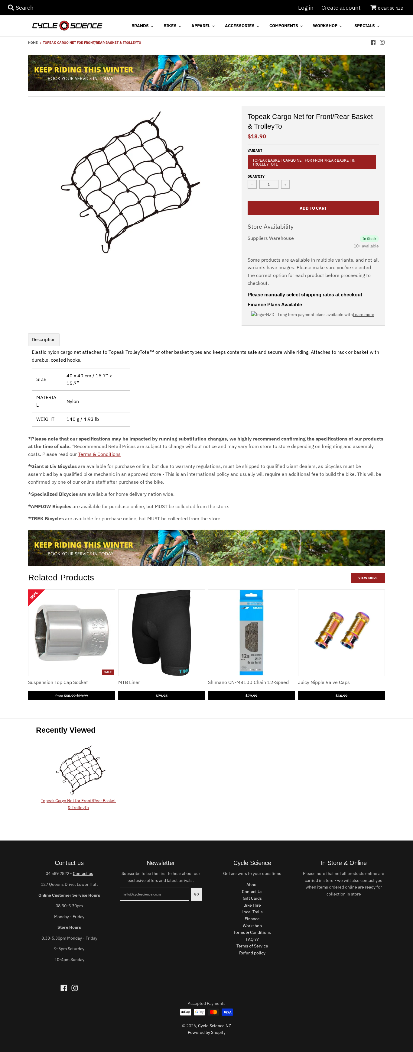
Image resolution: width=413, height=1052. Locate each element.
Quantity (256, 176)
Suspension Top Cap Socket (58, 682)
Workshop (252, 925)
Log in (306, 7)
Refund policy (252, 953)
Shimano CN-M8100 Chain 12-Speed (248, 682)
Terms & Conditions (99, 454)
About (252, 884)
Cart (390, 8)
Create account (341, 7)
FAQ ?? (252, 939)
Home (33, 42)
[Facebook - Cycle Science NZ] (373, 42)
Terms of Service (252, 946)
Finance (252, 918)
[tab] (44, 339)
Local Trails (252, 912)
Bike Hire (252, 905)
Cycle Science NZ (214, 1025)
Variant (255, 150)
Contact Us (252, 891)
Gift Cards (252, 898)
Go (196, 894)
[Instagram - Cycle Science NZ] (382, 42)
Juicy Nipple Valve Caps (324, 682)
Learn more (363, 314)
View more (368, 578)
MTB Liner (129, 682)
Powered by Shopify (207, 1032)
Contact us (83, 873)
